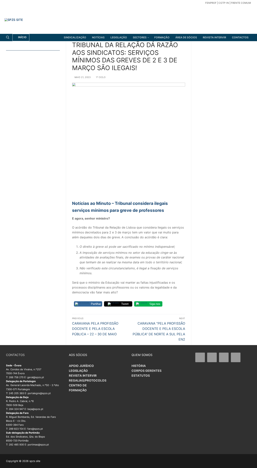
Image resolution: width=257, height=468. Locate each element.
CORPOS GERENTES (146, 371)
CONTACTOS (15, 355)
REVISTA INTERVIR (83, 375)
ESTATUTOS (141, 375)
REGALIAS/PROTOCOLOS (87, 380)
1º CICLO (100, 77)
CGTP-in (223, 2)
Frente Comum (241, 2)
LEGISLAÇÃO (78, 371)
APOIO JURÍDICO (81, 366)
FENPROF (211, 2)
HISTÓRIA (139, 366)
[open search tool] (7, 37)
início (22, 37)
